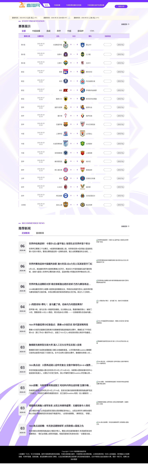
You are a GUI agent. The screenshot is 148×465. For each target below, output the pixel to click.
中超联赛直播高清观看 (73, 5)
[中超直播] (29, 7)
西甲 (59, 31)
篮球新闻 (40, 233)
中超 (69, 31)
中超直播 (57, 5)
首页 (46, 5)
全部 (24, 31)
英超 (48, 31)
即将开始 (121, 45)
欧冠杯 (81, 31)
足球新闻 (26, 233)
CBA (92, 31)
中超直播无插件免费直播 (95, 5)
